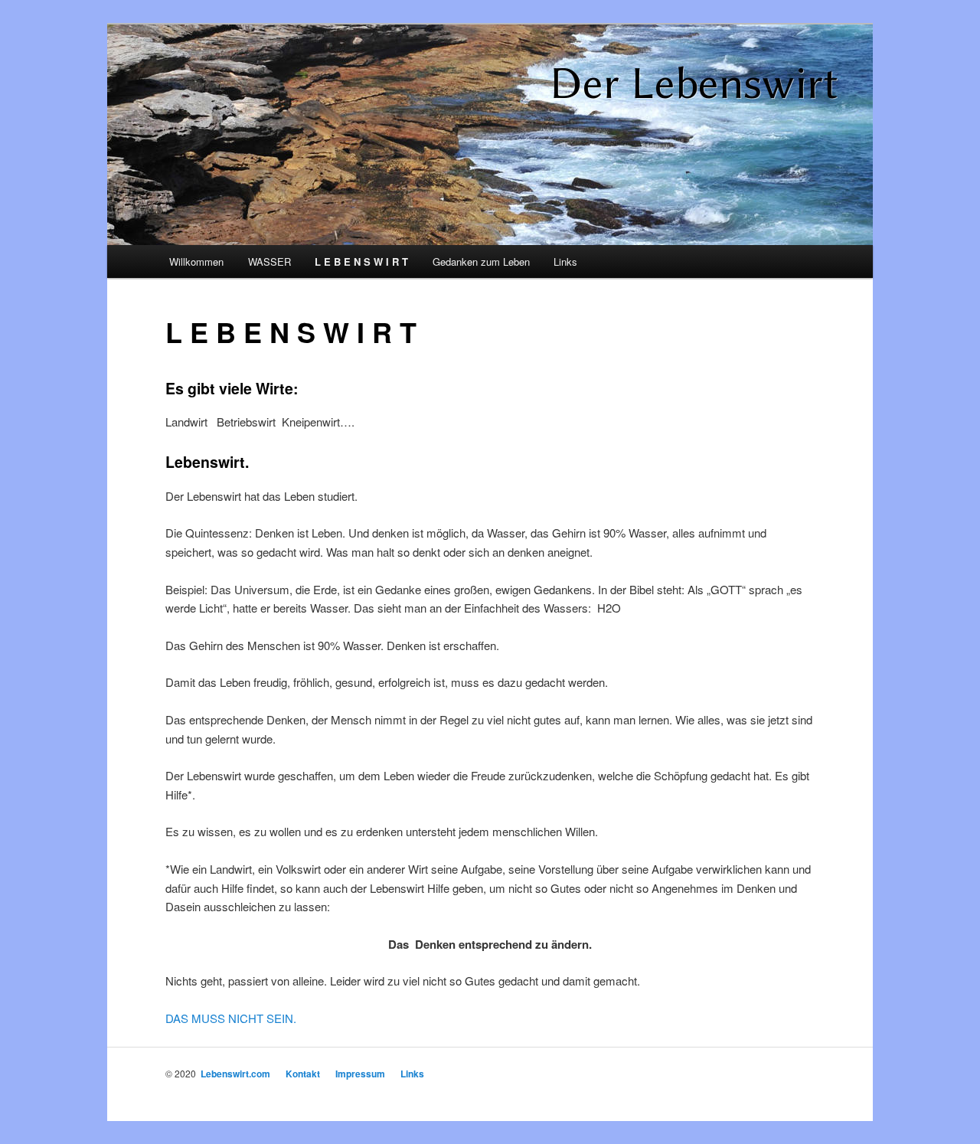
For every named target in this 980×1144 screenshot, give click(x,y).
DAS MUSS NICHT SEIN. (230, 1018)
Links (565, 261)
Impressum (360, 1073)
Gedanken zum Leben (481, 261)
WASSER (269, 261)
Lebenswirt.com (235, 1073)
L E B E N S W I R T (361, 261)
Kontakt (303, 1073)
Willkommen (196, 261)
